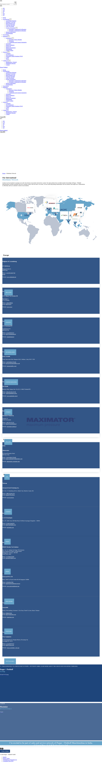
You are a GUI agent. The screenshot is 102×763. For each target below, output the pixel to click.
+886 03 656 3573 (10, 493)
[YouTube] (2, 749)
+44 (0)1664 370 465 (11, 362)
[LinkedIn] (1, 749)
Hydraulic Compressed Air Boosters (17, 82)
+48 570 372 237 (10, 422)
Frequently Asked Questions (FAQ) (14, 106)
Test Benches (6, 71)
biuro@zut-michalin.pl (11, 424)
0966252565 (9, 613)
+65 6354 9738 (9, 582)
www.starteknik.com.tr (12, 396)
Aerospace (8, 94)
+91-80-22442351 (10, 523)
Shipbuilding (9, 99)
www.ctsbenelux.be (11, 277)
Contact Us (5, 110)
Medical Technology (11, 98)
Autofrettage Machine (11, 72)
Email (3, 274)
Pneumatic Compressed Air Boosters (17, 80)
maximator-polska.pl (11, 426)
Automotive (9, 88)
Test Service (6, 86)
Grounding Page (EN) (8, 761)
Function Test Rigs (10, 76)
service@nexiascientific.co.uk (13, 363)
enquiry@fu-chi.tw (10, 495)
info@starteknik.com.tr (11, 393)
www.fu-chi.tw (10, 497)
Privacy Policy (6, 758)
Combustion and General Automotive (18, 92)
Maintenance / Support (11, 111)
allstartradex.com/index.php (13, 461)
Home (4, 70)
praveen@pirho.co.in (11, 558)
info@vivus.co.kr (10, 645)
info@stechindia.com (11, 524)
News (7, 109)
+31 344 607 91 (10, 332)
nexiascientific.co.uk (11, 366)
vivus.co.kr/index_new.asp (13, 647)
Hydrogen (11, 91)
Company (8, 103)
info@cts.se (8, 304)
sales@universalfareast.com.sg (13, 583)
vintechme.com (10, 617)
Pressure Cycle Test (10, 74)
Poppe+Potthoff (3, 67)
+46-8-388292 (9, 303)
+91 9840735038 (10, 556)
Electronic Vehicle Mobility (15, 90)
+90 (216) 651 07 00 (11, 392)
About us (5, 102)
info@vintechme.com (11, 614)
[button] (51, 118)
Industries (5, 87)
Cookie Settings (5, 751)
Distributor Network (11, 113)
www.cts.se (9, 307)
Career (7, 107)
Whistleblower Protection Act (10, 759)
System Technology (10, 79)
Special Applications (11, 83)
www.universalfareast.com (13, 586)
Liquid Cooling (9, 100)
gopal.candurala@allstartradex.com (14, 458)
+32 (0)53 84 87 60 (10, 273)
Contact (8, 114)
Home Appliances (10, 95)
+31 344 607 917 (10, 643)
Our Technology (10, 104)
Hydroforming (9, 84)
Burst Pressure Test (10, 75)
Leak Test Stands (10, 78)
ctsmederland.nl (10, 336)
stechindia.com (10, 527)
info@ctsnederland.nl (11, 334)
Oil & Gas (8, 96)
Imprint (4, 757)
